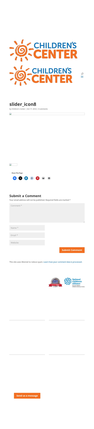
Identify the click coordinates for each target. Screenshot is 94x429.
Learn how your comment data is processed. (62, 262)
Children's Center (18, 109)
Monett (67, 311)
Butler (66, 346)
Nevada (27, 346)
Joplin (27, 311)
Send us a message (27, 395)
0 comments (43, 109)
